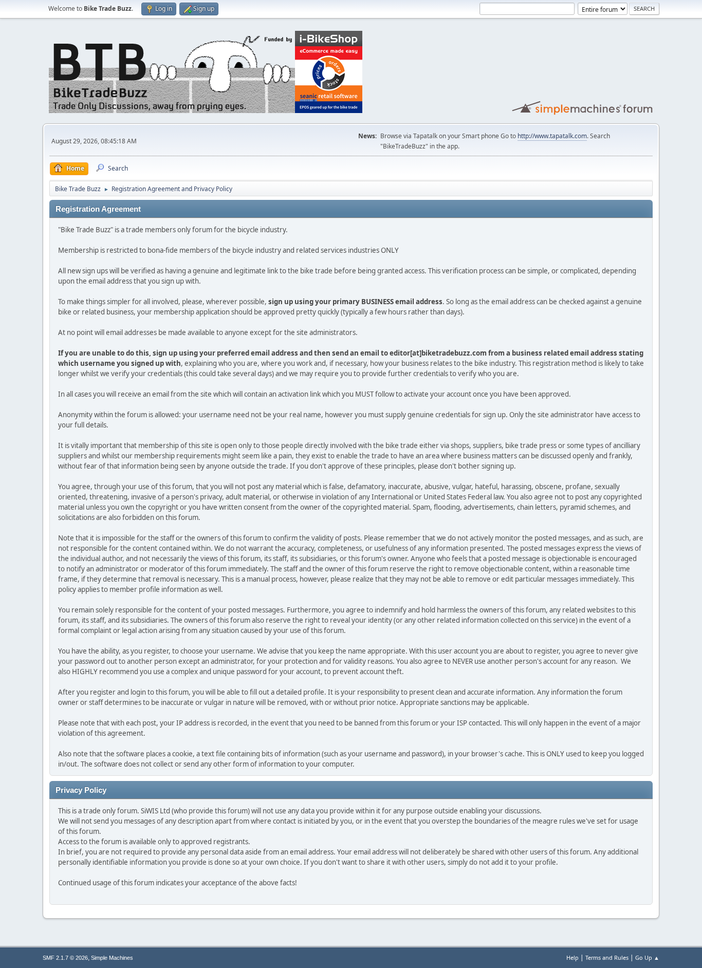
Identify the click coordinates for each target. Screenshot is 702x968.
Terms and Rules (607, 957)
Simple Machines (112, 958)
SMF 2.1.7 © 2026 (65, 958)
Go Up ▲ (647, 957)
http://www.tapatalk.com (552, 136)
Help (572, 957)
